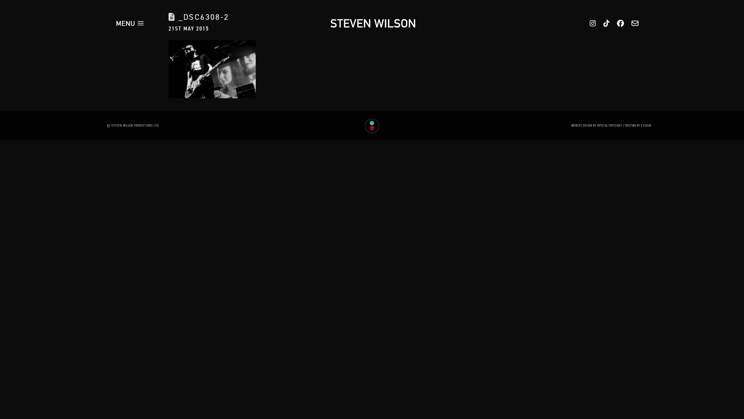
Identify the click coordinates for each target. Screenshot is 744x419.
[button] (130, 23)
